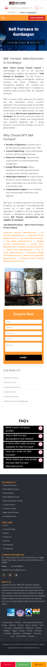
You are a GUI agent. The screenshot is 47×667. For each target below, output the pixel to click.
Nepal (38, 628)
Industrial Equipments (12, 387)
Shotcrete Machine (11, 396)
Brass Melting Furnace (11, 497)
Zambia (8, 633)
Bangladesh (18, 628)
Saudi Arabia (8, 622)
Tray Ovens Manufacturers (31, 238)
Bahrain (13, 625)
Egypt (15, 631)
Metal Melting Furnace (11, 489)
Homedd (10, 42)
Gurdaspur (22, 42)
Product (6, 533)
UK (13, 636)
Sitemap (6, 541)
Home (5, 525)
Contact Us (7, 537)
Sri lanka (8, 628)
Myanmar (29, 628)
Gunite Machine (10, 392)
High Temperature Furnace (13, 501)
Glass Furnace (8, 493)
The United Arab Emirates (33, 622)
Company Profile (9, 529)
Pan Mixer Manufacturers (19, 241)
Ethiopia (38, 631)
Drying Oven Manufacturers (31, 247)
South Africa (21, 636)
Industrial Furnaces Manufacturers (20, 232)
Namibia (17, 633)
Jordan (35, 625)
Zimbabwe (27, 633)
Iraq (28, 625)
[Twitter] (10, 575)
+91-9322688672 (16, 566)
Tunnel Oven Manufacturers (19, 249)
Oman (21, 625)
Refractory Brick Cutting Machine (16, 401)
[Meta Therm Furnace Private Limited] (10, 3)
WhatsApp (24, 664)
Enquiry (40, 664)
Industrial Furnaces (11, 378)
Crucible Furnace (9, 505)
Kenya (30, 631)
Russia (31, 636)
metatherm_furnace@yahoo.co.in (21, 8)
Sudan (22, 631)
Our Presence (8, 545)
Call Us (8, 664)
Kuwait (18, 622)
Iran (42, 625)
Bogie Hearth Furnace (11, 512)
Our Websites (8, 548)
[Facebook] (3, 575)
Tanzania (37, 633)
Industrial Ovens (10, 382)
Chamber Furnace (9, 508)
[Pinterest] (16, 575)
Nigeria (7, 631)
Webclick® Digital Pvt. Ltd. (31, 648)
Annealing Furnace (9, 516)
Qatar (4, 625)
